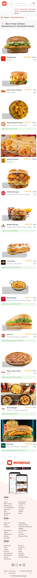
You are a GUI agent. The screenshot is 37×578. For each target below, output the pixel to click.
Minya (20, 513)
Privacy (22, 571)
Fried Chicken (8, 553)
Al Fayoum (7, 513)
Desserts (21, 547)
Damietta (7, 509)
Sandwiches (8, 555)
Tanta (20, 505)
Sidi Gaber (22, 523)
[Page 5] (34, 53)
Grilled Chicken (23, 557)
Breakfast (7, 545)
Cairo (6, 502)
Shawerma (7, 559)
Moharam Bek (22, 536)
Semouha (7, 523)
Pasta (6, 557)
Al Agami (7, 526)
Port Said (21, 507)
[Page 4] (33, 53)
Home (16, 9)
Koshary (6, 551)
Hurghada (21, 504)
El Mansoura (8, 505)
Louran (20, 532)
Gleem (6, 532)
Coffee (6, 549)
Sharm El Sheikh (9, 507)
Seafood (21, 555)
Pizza (5, 547)
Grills (20, 549)
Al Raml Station (23, 524)
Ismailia (20, 509)
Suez (5, 511)
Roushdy (7, 538)
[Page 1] (31, 53)
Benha (6, 515)
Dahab (20, 511)
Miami (6, 524)
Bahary (6, 536)
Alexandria (22, 502)
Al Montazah (8, 534)
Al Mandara (8, 530)
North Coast (8, 504)
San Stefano (22, 530)
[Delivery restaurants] (2, 24)
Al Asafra (21, 534)
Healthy (21, 553)
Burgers (21, 545)
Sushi (20, 551)
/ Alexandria (23, 9)
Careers (27, 571)
